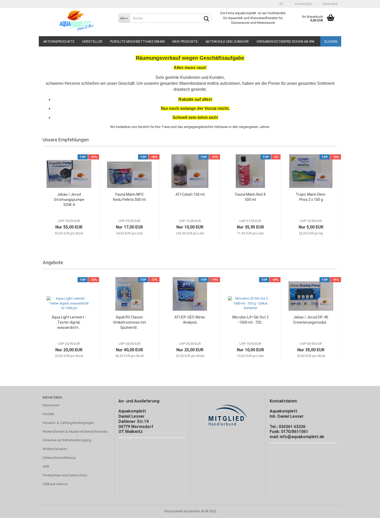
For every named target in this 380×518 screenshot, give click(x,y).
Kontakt (48, 414)
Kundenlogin (303, 4)
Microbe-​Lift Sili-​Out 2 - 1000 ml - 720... (250, 319)
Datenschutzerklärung (59, 458)
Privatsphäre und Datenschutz (65, 475)
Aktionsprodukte (58, 41)
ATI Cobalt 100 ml (190, 194)
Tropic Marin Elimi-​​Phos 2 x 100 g (311, 197)
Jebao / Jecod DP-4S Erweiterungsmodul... (310, 319)
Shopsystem (173, 511)
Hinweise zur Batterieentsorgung (67, 440)
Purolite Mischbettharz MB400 (137, 41)
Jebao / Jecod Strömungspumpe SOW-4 (69, 199)
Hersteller (92, 41)
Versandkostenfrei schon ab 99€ (285, 41)
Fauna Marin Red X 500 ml (250, 197)
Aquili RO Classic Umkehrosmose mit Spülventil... (129, 322)
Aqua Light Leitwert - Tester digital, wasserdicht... (69, 322)
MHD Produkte (185, 41)
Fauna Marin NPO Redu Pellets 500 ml (129, 197)
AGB (46, 466)
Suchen (330, 41)
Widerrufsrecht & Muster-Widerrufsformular (75, 431)
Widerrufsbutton (55, 449)
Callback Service (55, 484)
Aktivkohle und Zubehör (227, 41)
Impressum (51, 405)
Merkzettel (329, 4)
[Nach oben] (366, 510)
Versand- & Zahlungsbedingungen (68, 423)
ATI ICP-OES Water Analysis (189, 319)
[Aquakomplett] (77, 22)
